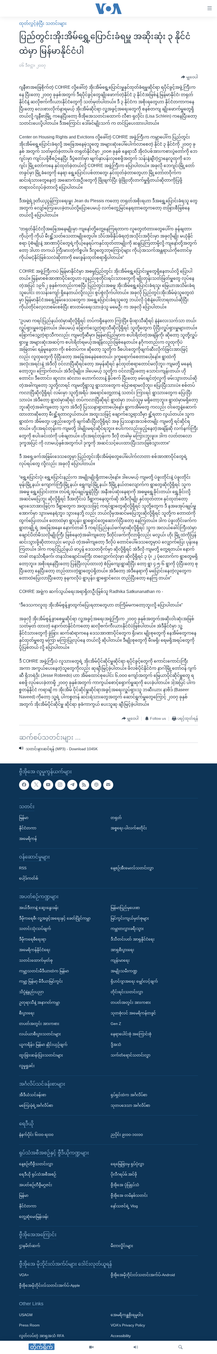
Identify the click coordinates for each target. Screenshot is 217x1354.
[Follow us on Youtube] (48, 785)
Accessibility (121, 1336)
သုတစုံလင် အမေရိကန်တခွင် (133, 1013)
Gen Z (116, 1023)
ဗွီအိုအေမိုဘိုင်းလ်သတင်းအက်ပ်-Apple (49, 1285)
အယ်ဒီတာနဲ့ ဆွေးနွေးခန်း (38, 907)
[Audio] (136, 1347)
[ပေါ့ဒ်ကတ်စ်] (96, 785)
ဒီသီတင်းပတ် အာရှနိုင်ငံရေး (133, 939)
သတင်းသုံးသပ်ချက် (35, 928)
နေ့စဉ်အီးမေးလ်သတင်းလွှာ (132, 868)
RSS (22, 868)
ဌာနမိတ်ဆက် (29, 1246)
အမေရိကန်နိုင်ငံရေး (34, 950)
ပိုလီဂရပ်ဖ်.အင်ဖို (124, 1174)
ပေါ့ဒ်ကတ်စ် (28, 878)
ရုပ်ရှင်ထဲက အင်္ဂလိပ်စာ (129, 1095)
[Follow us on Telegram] (72, 785)
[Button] (189, 77)
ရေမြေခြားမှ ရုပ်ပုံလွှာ (127, 1164)
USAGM (26, 1314)
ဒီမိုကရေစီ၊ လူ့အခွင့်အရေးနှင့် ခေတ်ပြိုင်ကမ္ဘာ (55, 918)
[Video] (91, 1347)
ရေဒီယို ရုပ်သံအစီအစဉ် (37, 1174)
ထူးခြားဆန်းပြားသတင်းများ (41, 1055)
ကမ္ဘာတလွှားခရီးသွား (127, 928)
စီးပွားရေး (26, 1013)
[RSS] (84, 785)
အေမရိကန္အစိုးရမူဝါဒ (127, 1314)
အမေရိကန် (28, 838)
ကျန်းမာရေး (120, 960)
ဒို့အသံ (116, 1044)
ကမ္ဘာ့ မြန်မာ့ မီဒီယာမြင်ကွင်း (41, 981)
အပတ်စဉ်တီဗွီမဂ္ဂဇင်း (35, 1185)
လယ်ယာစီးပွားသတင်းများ (40, 1034)
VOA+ (24, 1275)
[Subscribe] (108, 785)
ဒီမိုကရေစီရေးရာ (32, 939)
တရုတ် (116, 817)
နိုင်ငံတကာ (27, 828)
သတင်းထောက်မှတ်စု (36, 960)
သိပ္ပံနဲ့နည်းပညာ (31, 992)
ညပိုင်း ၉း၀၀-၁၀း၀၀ (127, 1134)
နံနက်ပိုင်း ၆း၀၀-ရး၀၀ (36, 1134)
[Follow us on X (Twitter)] (36, 785)
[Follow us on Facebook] (24, 785)
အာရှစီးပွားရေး (122, 950)
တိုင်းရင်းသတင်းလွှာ (127, 992)
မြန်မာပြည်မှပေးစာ (125, 907)
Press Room (29, 1325)
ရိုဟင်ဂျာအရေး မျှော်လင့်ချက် (134, 981)
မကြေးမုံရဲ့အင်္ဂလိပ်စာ (36, 1105)
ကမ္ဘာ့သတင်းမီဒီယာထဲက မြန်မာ (44, 971)
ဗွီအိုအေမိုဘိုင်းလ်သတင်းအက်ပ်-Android (143, 1275)
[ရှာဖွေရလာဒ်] (180, 1347)
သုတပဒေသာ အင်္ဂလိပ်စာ (130, 1105)
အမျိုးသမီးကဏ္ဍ (124, 971)
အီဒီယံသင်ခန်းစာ (32, 1095)
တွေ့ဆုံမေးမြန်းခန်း (33, 1216)
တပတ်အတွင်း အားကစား (39, 1023)
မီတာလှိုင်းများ (122, 1246)
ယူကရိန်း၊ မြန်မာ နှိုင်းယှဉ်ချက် (43, 1044)
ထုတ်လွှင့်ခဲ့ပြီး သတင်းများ (43, 23)
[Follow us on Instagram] (60, 785)
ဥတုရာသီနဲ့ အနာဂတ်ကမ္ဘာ (39, 1002)
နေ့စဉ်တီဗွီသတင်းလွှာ (36, 1164)
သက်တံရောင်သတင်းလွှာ (130, 1055)
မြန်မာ (23, 817)
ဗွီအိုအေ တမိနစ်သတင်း (129, 1195)
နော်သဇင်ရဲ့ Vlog (124, 1206)
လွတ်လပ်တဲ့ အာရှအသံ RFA (41, 1336)
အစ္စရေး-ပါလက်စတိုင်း (129, 828)
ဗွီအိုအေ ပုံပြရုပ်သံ (125, 1185)
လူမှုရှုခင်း (27, 1065)
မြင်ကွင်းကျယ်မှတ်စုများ (130, 918)
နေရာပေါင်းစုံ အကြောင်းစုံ (131, 1034)
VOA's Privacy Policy (128, 1325)
